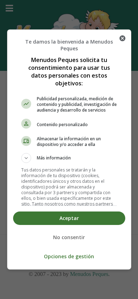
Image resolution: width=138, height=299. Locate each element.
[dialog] (69, 149)
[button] (69, 158)
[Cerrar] (122, 38)
